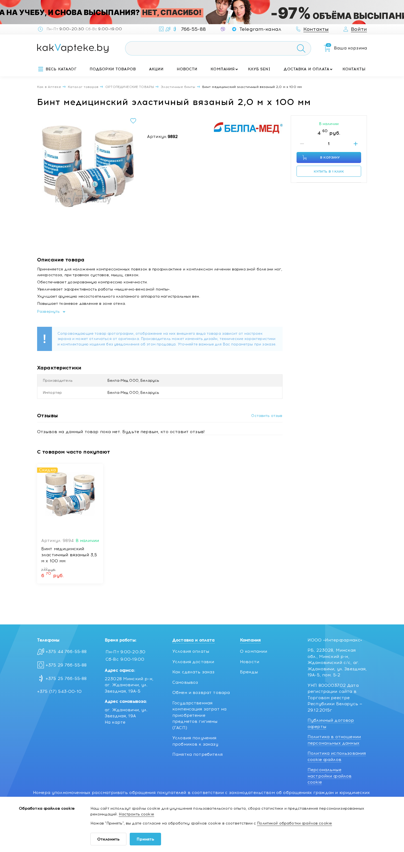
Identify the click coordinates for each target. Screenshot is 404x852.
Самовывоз (185, 682)
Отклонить (108, 839)
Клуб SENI (259, 69)
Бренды (249, 672)
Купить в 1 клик (329, 171)
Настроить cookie (136, 814)
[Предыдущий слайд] (43, 166)
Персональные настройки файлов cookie (330, 776)
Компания (223, 69)
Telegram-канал (260, 29)
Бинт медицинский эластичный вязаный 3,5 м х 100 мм (69, 554)
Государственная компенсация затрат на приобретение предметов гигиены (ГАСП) (199, 715)
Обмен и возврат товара (201, 692)
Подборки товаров (113, 69)
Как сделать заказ (193, 672)
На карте (115, 722)
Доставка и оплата (306, 69)
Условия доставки (193, 661)
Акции (156, 69)
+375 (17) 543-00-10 (59, 691)
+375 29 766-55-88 (66, 665)
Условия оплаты (190, 651)
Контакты (354, 69)
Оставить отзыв (266, 416)
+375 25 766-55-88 (66, 678)
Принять (145, 839)
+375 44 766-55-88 (66, 651)
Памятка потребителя (197, 754)
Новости (187, 69)
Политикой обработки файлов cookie (294, 823)
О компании (253, 651)
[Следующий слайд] (133, 166)
